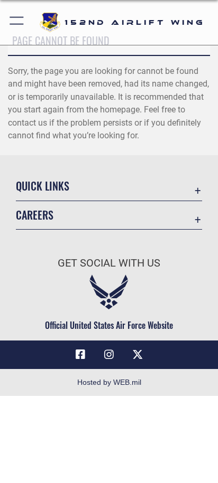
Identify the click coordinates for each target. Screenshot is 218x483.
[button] (17, 22)
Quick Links (42, 186)
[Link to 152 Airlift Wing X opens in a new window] (138, 355)
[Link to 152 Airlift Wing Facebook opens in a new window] (80, 355)
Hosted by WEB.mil (109, 382)
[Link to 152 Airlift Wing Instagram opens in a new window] (109, 355)
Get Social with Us (109, 263)
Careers (34, 215)
